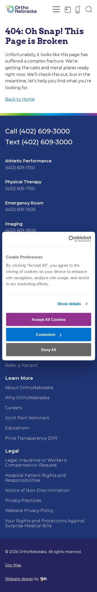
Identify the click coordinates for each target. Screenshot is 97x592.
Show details (69, 304)
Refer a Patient (21, 365)
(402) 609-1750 (20, 167)
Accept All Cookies (49, 319)
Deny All (48, 350)
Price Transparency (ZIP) (31, 438)
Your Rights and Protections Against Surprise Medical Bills (45, 523)
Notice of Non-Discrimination (37, 490)
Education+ (17, 427)
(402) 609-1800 (20, 230)
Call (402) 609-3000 (37, 131)
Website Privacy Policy (29, 510)
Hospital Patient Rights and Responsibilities (35, 478)
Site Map (13, 565)
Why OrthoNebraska (27, 397)
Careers (13, 407)
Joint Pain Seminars (27, 417)
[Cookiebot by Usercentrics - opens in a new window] (69, 238)
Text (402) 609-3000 (38, 142)
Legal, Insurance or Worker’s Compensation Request (35, 463)
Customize (45, 334)
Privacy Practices (23, 500)
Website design (19, 579)
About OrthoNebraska (29, 387)
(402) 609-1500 (20, 209)
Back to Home (20, 99)
